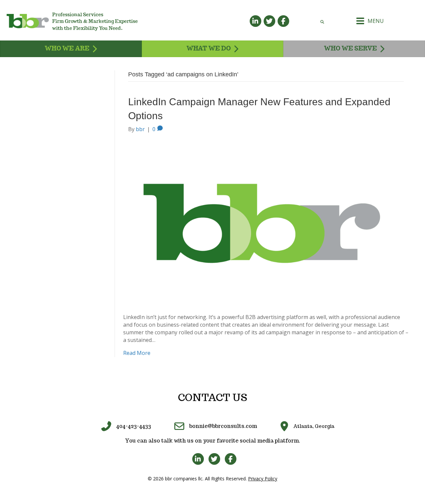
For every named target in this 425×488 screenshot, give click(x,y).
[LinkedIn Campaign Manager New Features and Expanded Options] (262, 222)
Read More (136, 353)
